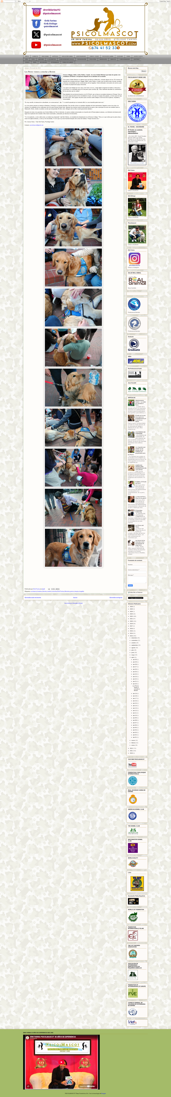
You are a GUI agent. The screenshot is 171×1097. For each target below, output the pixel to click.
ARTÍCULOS (55, 56)
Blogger (103, 1093)
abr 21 (135, 681)
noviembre (134, 640)
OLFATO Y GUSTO (138, 56)
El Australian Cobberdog (138, 511)
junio (132, 652)
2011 (131, 750)
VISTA (33, 59)
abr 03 (135, 732)
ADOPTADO (136, 59)
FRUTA (34, 62)
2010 (131, 753)
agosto (133, 647)
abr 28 (135, 664)
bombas (39, 591)
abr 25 (135, 671)
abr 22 (135, 679)
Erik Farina (60, 591)
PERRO (128, 56)
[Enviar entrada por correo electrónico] (48, 589)
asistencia (34, 591)
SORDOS (27, 62)
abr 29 (135, 662)
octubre (133, 642)
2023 (131, 614)
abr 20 (135, 683)
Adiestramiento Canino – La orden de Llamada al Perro (140, 403)
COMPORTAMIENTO (125, 59)
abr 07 (135, 722)
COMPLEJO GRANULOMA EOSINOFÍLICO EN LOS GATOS (140, 467)
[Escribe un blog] (54, 589)
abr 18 (135, 696)
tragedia (81, 591)
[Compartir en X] (55, 589)
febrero (133, 742)
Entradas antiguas (116, 597)
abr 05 (135, 727)
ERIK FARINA (45, 56)
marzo (133, 740)
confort (49, 591)
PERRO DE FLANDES (68, 62)
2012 (131, 748)
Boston (45, 591)
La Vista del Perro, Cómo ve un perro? (140, 497)
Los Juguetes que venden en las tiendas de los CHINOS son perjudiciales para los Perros (136, 450)
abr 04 (135, 730)
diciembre (134, 638)
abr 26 (135, 669)
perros (72, 591)
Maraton (67, 591)
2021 (131, 618)
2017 (131, 626)
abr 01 (135, 737)
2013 (131, 636)
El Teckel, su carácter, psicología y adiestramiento (135, 131)
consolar (54, 591)
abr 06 (135, 725)
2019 (131, 623)
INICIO (27, 56)
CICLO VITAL (93, 59)
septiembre (134, 645)
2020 (131, 621)
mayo (133, 655)
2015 (131, 631)
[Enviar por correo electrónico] (52, 589)
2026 (131, 606)
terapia (76, 591)
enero (133, 745)
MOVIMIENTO (43, 62)
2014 (131, 633)
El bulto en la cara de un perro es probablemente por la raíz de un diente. (140, 418)
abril (132, 657)
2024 (131, 611)
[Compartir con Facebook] (57, 589)
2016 (131, 628)
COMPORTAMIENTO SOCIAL (66, 59)
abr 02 (135, 735)
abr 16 (135, 701)
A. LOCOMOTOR (51, 59)
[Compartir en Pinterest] (59, 589)
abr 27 (135, 666)
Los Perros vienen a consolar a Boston (40, 71)
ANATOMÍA (41, 59)
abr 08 (135, 720)
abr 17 (135, 698)
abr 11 (135, 713)
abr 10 (135, 715)
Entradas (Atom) (78, 603)
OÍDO (26, 59)
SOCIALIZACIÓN (81, 59)
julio (132, 650)
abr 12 (135, 710)
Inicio (75, 597)
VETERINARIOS (55, 62)
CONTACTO (35, 56)
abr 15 (135, 703)
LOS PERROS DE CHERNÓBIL (140, 432)
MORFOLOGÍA (103, 59)
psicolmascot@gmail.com (36, 125)
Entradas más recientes (33, 597)
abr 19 (135, 693)
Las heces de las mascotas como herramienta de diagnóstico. (140, 543)
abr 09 (135, 718)
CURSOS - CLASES (94, 56)
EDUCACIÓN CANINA (67, 56)
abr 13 (135, 708)
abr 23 (135, 676)
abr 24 (135, 674)
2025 (131, 609)
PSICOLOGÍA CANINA (107, 56)
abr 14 (135, 705)
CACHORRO (120, 56)
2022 (131, 616)
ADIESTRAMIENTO (81, 56)
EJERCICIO (113, 59)
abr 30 (135, 659)
